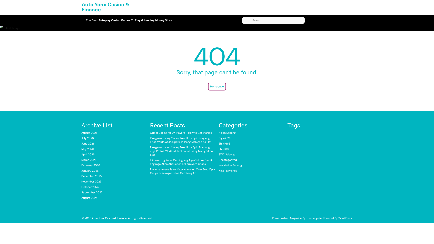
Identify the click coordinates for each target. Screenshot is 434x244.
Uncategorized (228, 160)
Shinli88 (224, 149)
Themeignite (314, 218)
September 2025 (92, 192)
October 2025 (90, 187)
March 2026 (88, 160)
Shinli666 (224, 143)
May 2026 (87, 149)
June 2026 (88, 143)
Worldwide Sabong (230, 165)
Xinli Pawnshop (228, 170)
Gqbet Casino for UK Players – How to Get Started (181, 133)
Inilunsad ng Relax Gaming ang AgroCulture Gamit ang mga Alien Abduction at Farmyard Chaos (181, 162)
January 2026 (90, 170)
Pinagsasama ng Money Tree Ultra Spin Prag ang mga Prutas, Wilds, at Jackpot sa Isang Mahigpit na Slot (181, 151)
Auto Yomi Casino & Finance (105, 7)
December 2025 (91, 176)
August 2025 (89, 198)
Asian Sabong (227, 133)
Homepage (217, 86)
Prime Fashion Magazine (287, 218)
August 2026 (89, 133)
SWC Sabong (227, 154)
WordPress (345, 218)
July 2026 (87, 138)
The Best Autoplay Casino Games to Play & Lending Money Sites (129, 20)
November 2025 (91, 181)
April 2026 (88, 154)
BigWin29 (225, 138)
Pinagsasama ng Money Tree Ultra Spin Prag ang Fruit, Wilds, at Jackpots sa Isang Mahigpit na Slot (180, 140)
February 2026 (90, 165)
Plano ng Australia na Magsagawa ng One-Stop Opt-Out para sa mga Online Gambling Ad (182, 171)
